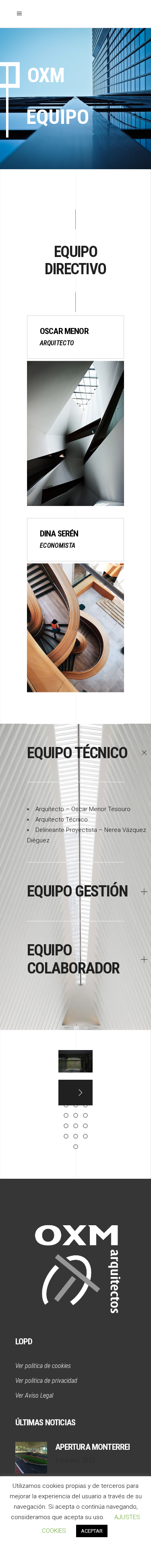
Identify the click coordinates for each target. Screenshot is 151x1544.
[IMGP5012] (75, 1061)
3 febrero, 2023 (75, 1460)
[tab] (75, 753)
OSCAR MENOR (64, 331)
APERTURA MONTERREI (92, 1447)
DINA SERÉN (59, 533)
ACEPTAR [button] (92, 1531)
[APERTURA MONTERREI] (31, 1457)
